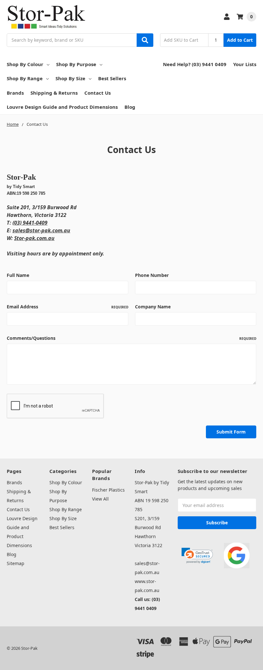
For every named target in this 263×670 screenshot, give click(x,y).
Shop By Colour (25, 64)
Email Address (67, 307)
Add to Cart (240, 40)
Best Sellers (112, 78)
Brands (15, 93)
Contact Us (97, 93)
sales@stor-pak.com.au (41, 230)
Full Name (18, 275)
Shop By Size (70, 78)
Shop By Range (25, 78)
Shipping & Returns (54, 93)
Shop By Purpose (76, 64)
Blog (129, 107)
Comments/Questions (131, 338)
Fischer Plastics (108, 490)
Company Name (153, 307)
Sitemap (15, 563)
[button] (197, 555)
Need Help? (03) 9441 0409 (194, 64)
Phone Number (152, 275)
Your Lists (244, 64)
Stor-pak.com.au (34, 238)
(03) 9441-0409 (30, 222)
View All (100, 499)
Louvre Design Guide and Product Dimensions (62, 107)
